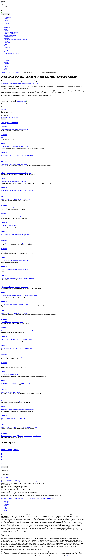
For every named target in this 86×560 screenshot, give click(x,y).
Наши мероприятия (9, 33)
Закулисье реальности (7, 460)
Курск (5, 65)
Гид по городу (8, 21)
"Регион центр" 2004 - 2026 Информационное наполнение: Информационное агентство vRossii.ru (21, 480)
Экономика (7, 55)
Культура (6, 41)
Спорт (6, 44)
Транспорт (7, 45)
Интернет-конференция (11, 32)
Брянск (6, 62)
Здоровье (6, 38)
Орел (5, 68)
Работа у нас (7, 17)
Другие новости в (21, 101)
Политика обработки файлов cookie (44, 498)
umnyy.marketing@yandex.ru (73, 555)
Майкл (3, 457)
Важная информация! (10, 35)
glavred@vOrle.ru (44, 555)
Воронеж (6, 63)
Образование (8, 42)
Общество (7, 30)
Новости (6, 18)
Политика (7, 47)
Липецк (6, 66)
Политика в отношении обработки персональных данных (17, 498)
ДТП (5, 29)
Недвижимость (8, 48)
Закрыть (3, 119)
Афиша (6, 20)
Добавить (3, 109)
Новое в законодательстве (11, 53)
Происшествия (8, 36)
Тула (5, 69)
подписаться (4, 477)
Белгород (6, 60)
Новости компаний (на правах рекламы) (15, 39)
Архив (6, 52)
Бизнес (6, 50)
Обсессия (3, 454)
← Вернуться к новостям (8, 101)
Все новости (7, 26)
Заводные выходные (10, 27)
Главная (3, 72)
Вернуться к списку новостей (9, 117)
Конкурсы (7, 23)
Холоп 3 (3, 463)
